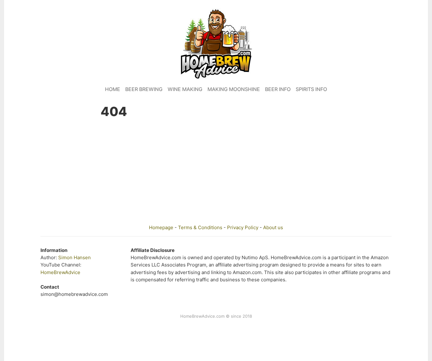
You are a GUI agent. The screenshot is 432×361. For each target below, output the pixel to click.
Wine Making (185, 89)
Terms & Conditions (200, 227)
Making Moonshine (233, 89)
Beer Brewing (144, 89)
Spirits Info (311, 89)
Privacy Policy (242, 227)
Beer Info (278, 89)
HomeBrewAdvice (60, 272)
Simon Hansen (74, 257)
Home (112, 89)
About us (273, 227)
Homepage (161, 227)
